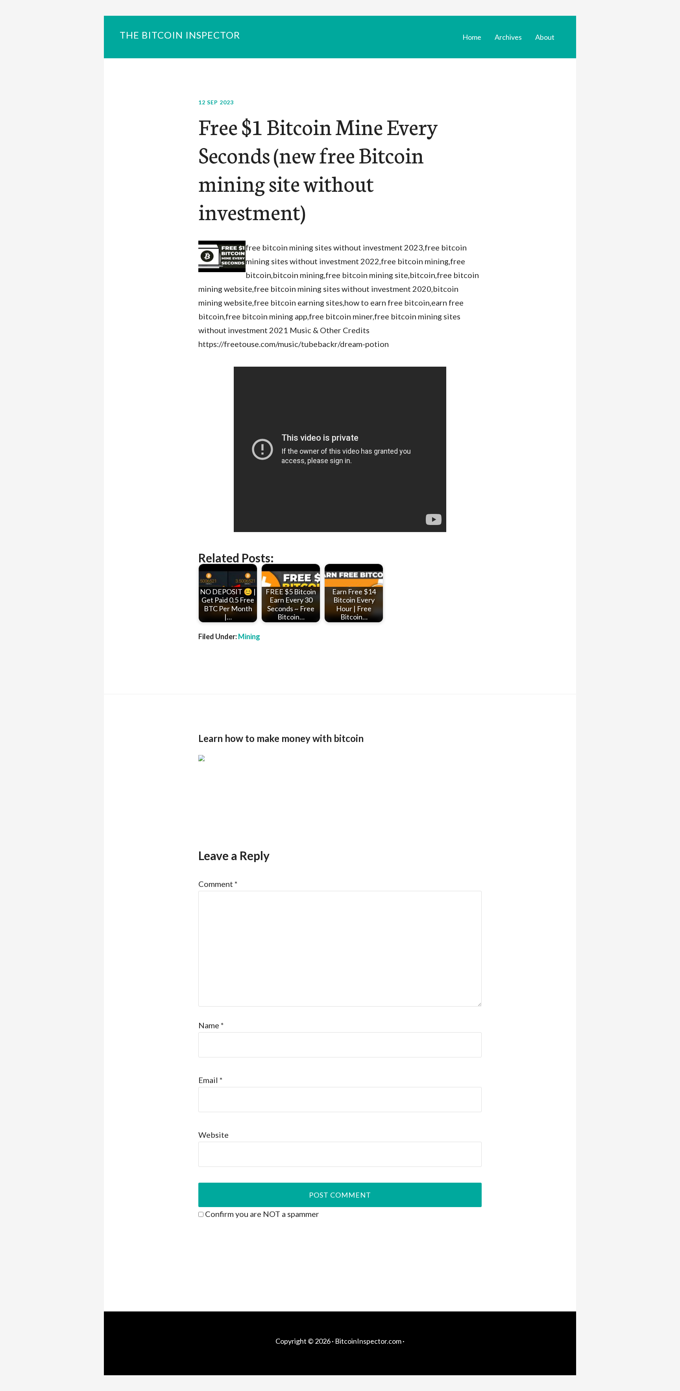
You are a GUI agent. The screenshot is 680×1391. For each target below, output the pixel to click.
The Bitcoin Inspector (180, 35)
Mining (249, 636)
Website (213, 1134)
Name (211, 1025)
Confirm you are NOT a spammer (261, 1214)
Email (210, 1080)
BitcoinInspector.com (368, 1341)
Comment (218, 883)
